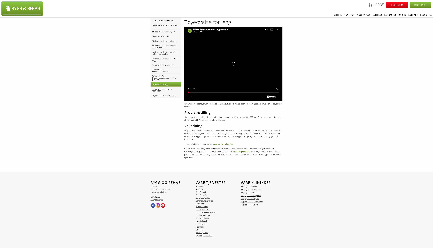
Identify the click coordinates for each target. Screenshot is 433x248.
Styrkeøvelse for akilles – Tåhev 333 (164, 26)
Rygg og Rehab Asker (249, 186)
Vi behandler (363, 15)
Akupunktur (200, 186)
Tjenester (349, 15)
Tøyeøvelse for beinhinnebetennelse (160, 70)
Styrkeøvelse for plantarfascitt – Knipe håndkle (164, 46)
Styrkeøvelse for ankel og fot (163, 32)
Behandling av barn (203, 198)
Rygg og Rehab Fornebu (250, 192)
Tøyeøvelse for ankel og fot (163, 65)
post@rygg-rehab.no (159, 192)
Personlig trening (202, 232)
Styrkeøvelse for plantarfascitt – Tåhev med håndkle (164, 53)
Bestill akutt (397, 4)
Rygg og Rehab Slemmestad (252, 202)
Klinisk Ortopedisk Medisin (206, 212)
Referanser (390, 15)
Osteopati (200, 230)
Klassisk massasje (203, 209)
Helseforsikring (202, 206)
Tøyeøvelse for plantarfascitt (163, 95)
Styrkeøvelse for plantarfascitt (164, 41)
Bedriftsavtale (201, 192)
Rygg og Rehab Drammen (251, 189)
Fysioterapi (200, 204)
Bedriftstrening (201, 195)
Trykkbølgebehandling (204, 235)
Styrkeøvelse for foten (161, 36)
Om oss (402, 15)
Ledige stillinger (157, 199)
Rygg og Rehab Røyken (250, 198)
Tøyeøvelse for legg (160, 84)
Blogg (423, 15)
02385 (378, 4)
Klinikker (377, 15)
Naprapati (200, 227)
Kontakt (413, 15)
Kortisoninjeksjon (202, 218)
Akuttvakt (199, 189)
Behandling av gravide (204, 201)
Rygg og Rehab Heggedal (251, 195)
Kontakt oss (155, 197)
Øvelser (338, 15)
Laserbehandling (202, 221)
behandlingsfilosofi (241, 151)
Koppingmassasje (203, 215)
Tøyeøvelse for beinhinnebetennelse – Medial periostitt (164, 78)
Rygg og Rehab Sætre (249, 205)
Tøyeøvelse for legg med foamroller (162, 90)
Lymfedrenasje (201, 224)
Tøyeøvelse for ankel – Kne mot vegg (164, 59)
